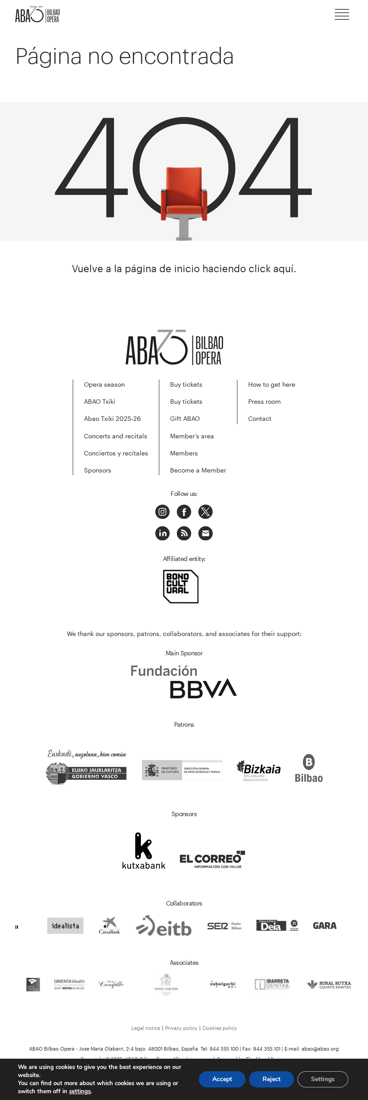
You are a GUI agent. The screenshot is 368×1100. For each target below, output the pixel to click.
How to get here (271, 384)
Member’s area (192, 436)
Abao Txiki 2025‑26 (112, 418)
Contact (260, 418)
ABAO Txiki (99, 401)
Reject (271, 1079)
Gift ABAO (185, 418)
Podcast (184, 533)
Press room (264, 401)
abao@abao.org (320, 1048)
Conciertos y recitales (116, 453)
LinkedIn (162, 533)
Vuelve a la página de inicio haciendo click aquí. (184, 268)
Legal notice (145, 1028)
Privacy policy (181, 1028)
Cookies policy (219, 1028)
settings (80, 1091)
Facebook (184, 511)
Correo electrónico (205, 533)
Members (184, 453)
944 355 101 (266, 1048)
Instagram (162, 511)
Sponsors (97, 470)
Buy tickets (186, 384)
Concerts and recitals (115, 436)
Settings (323, 1079)
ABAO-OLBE (42, 14)
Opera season (104, 384)
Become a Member (198, 470)
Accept (222, 1079)
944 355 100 (224, 1048)
